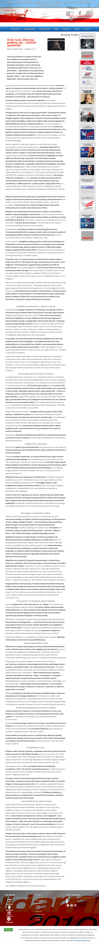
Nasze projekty (29, 29)
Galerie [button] (77, 29)
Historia (56, 2)
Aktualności (15, 29)
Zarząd (38, 909)
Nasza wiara (55, 5)
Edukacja (46, 2)
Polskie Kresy (42, 5)
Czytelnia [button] (65, 29)
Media (18, 2)
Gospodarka (27, 2)
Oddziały (38, 911)
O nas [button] (86, 29)
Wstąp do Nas (40, 914)
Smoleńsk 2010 (45, 29)
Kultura (38, 2)
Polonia (65, 2)
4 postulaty (39, 900)
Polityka (10, 2)
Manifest (38, 903)
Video (56, 29)
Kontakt (38, 920)
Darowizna (39, 917)
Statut (38, 906)
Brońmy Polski (84, 2)
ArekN (34, 49)
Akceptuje (8, 930)
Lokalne (73, 2)
